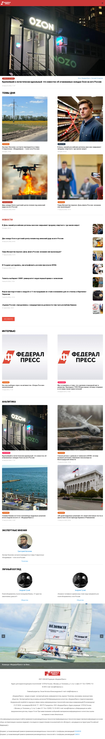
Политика (25, 561)
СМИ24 (77, 734)
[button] (3, 636)
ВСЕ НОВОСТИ (8, 319)
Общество (24, 600)
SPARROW (78, 731)
